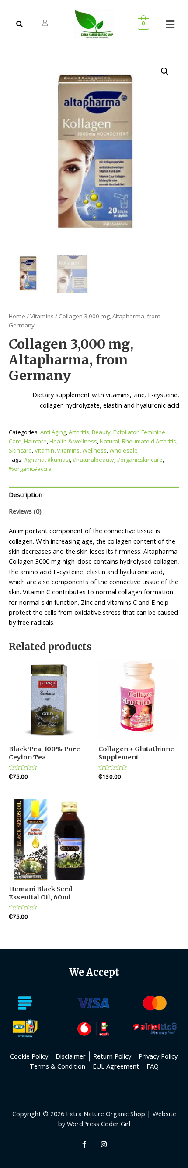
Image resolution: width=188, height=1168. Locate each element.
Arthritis (79, 432)
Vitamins (42, 316)
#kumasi (58, 459)
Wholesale (123, 450)
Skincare (20, 450)
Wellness (94, 450)
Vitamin (44, 450)
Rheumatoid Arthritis (149, 441)
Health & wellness (73, 441)
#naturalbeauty (93, 459)
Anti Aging (53, 432)
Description (25, 494)
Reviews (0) (25, 511)
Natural (109, 441)
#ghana (34, 459)
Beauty (101, 432)
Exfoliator (126, 432)
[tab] (94, 495)
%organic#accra (30, 469)
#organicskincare (140, 459)
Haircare (35, 441)
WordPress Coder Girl (98, 1123)
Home (17, 316)
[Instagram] (104, 1144)
